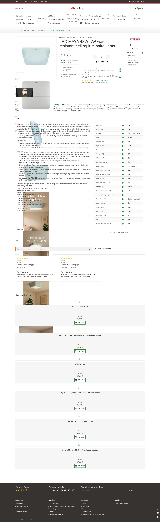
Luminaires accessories (63, 19)
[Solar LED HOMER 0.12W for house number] (80, 445)
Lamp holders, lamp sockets (95, 19)
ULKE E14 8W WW (80, 307)
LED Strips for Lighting (30, 19)
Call (26, 1)
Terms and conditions (122, 503)
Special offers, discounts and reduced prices (62, 506)
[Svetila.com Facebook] (50, 490)
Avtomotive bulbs (63, 22)
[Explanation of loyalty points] (120, 77)
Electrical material (127, 19)
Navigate (35, 1)
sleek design (131, 55)
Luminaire (44, 129)
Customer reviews (21, 511)
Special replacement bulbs (30, 22)
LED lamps (63, 15)
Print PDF (136, 48)
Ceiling (34, 129)
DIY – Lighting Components (95, 22)
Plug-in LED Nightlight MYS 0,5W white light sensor (80, 393)
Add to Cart (81, 322)
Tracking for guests (88, 509)
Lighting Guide (86, 511)
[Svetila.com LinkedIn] (69, 490)
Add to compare (136, 45)
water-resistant (132, 60)
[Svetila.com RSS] (58, 490)
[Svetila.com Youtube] (62, 490)
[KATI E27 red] (80, 359)
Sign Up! (130, 490)
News (84, 503)
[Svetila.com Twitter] (54, 490)
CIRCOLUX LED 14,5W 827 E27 (80, 421)
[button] (44, 1)
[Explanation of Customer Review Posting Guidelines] (90, 249)
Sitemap (52, 511)
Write (18, 1)
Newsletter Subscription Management (93, 514)
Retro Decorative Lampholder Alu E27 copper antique (80, 335)
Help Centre (86, 506)
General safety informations (119, 232)
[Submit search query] (36, 8)
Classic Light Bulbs (127, 15)
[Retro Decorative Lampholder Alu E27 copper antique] (80, 331)
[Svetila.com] (78, 9)
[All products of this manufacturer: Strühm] (135, 39)
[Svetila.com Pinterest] (73, 490)
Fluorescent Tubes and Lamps (95, 15)
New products (54, 503)
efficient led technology (134, 57)
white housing (132, 64)
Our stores (19, 509)
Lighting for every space (30, 15)
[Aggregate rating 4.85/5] (21, 489)
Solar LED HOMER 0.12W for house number (80, 450)
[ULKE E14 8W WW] (80, 302)
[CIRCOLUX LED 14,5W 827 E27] (80, 417)
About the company (22, 506)
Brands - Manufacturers (56, 514)
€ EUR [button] (143, 1)
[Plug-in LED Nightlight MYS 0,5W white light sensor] (80, 388)
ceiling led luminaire (133, 62)
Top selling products (55, 509)
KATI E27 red (80, 364)
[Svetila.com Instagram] (65, 490)
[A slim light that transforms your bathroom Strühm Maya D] (24, 92)
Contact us (19, 503)
